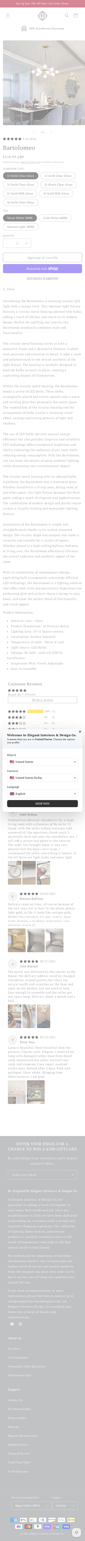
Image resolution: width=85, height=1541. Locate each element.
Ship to (11, 755)
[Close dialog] (80, 732)
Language (13, 787)
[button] (42, 762)
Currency (13, 771)
